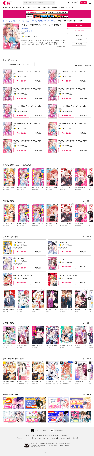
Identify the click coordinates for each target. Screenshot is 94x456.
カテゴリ (68, 7)
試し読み (80, 35)
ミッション (38, 7)
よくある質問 (38, 435)
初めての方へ (28, 435)
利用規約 (64, 435)
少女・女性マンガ (26, 31)
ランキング (28, 7)
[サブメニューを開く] (90, 3)
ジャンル (47, 7)
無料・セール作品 (59, 7)
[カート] (68, 3)
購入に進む (79, 25)
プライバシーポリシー (23, 438)
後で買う (80, 44)
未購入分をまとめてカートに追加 (19, 64)
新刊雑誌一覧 (17, 7)
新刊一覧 (7, 7)
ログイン (74, 2)
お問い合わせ (48, 435)
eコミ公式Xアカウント (40, 431)
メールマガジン (59, 430)
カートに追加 (80, 30)
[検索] (53, 3)
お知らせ (57, 435)
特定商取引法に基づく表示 (69, 438)
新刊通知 (80, 40)
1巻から (79, 65)
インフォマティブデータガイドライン (45, 438)
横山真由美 (24, 28)
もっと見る (86, 201)
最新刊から (88, 65)
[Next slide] (89, 176)
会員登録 (83, 2)
